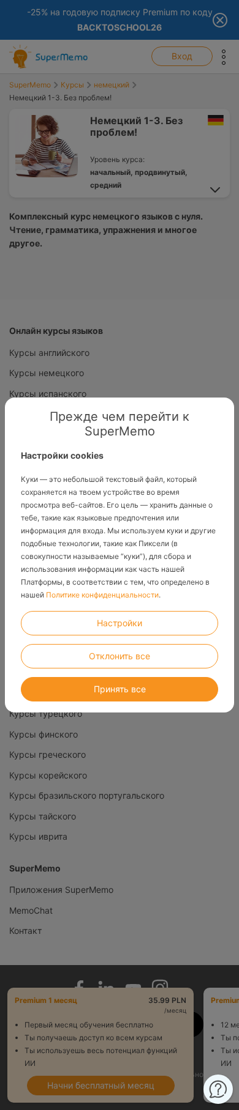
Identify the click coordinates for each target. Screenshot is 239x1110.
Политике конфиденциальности (102, 594)
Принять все (120, 689)
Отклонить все (119, 656)
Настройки (119, 623)
